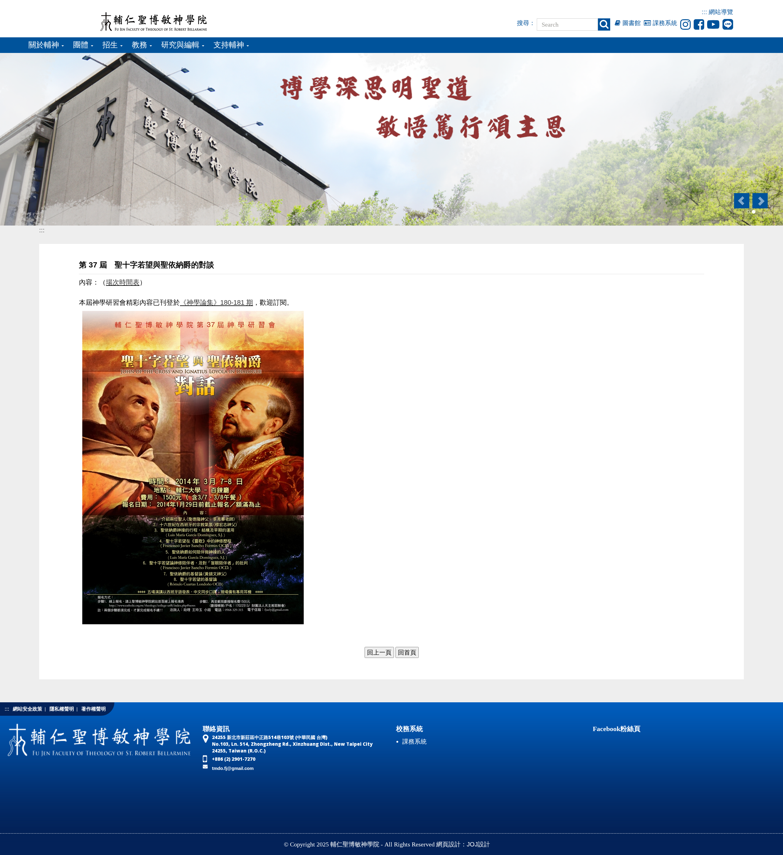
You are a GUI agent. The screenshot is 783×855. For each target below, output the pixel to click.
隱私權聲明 (62, 708)
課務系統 (664, 23)
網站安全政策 (27, 708)
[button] (741, 200)
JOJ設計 (478, 844)
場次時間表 (122, 282)
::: (704, 12)
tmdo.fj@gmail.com (233, 768)
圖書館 (631, 23)
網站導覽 (721, 12)
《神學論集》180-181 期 (216, 302)
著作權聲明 (93, 708)
